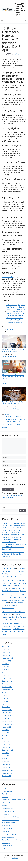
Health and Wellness (9, 356)
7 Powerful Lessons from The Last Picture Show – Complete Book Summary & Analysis (13, 540)
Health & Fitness (7, 808)
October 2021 (6, 776)
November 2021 (7, 773)
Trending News (7, 846)
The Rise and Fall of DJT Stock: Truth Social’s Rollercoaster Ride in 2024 (15, 320)
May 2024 (5, 701)
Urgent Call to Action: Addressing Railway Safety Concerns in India (13, 605)
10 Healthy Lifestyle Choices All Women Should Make (13, 350)
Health (4, 383)
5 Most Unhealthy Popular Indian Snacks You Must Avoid (13, 631)
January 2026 (6, 655)
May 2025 (5, 669)
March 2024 (6, 707)
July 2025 (5, 664)
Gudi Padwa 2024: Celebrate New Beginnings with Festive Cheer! (13, 424)
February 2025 (7, 678)
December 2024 (7, 681)
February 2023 (7, 744)
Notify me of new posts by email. (15, 484)
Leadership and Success (10, 820)
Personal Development (10, 834)
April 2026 (5, 646)
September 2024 (8, 690)
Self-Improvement (8, 837)
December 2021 (7, 770)
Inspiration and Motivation (11, 409)
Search (4, 507)
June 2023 (6, 733)
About (4, 788)
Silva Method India (8, 569)
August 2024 (6, 692)
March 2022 (6, 761)
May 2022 (5, 758)
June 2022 (5, 756)
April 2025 (5, 672)
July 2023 (5, 730)
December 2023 (7, 715)
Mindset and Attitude (9, 823)
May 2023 (5, 736)
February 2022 (7, 764)
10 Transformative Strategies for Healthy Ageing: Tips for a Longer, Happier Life (13, 376)
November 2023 (7, 718)
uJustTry (7, 414)
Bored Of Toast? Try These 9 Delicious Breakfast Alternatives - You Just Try (13, 626)
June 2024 (6, 698)
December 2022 (7, 750)
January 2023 (7, 747)
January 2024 (7, 713)
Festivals (5, 797)
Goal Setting (6, 802)
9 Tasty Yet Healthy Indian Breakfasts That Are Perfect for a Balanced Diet (14, 617)
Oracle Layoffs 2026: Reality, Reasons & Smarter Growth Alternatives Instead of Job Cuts (13, 532)
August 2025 (6, 661)
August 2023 (6, 727)
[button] (26, 21)
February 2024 (7, 710)
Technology (6, 843)
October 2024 (7, 687)
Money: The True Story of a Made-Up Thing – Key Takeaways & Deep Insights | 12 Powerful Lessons (14, 525)
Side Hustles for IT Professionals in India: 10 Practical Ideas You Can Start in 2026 (14, 547)
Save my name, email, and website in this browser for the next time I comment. (14, 471)
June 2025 (5, 667)
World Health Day (8, 277)
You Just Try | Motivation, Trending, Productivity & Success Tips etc (19, 9)
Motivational (6, 825)
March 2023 (6, 741)
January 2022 (6, 767)
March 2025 (6, 675)
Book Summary (7, 794)
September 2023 (8, 724)
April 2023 (5, 738)
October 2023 (7, 721)
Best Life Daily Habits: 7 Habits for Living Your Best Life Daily (13, 403)
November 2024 (7, 684)
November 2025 (7, 658)
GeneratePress (14, 858)
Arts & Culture (7, 791)
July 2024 (5, 695)
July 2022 (5, 753)
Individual (5, 814)
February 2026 (7, 652)
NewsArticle (6, 831)
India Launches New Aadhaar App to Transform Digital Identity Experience (13, 554)
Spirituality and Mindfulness (11, 840)
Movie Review (7, 828)
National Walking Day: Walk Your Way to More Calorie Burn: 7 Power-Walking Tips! (16, 307)
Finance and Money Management (13, 800)
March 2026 (6, 649)
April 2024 (5, 704)
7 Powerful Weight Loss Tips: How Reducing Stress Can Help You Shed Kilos (15, 313)
